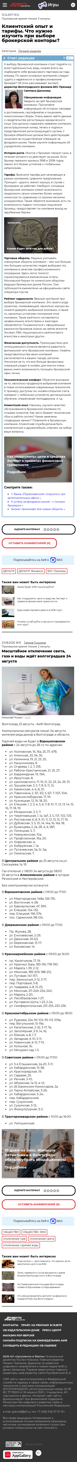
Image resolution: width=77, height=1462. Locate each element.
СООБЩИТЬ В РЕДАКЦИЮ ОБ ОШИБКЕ (29, 1345)
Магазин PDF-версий (18, 1335)
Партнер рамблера (33, 1444)
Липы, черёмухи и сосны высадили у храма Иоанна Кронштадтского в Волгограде (41, 1274)
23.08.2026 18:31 (11, 642)
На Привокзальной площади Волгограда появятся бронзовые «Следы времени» (40, 1286)
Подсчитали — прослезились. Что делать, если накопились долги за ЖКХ (43, 1262)
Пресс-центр (51, 1330)
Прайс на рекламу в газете (41, 1325)
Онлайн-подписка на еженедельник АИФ (35, 1340)
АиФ (28, 717)
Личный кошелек (29, 51)
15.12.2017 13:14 (10, 14)
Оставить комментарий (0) (29, 543)
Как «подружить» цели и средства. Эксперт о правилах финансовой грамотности (36, 461)
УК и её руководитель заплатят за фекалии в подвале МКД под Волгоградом (42, 1297)
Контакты (10, 1325)
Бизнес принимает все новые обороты (37, 509)
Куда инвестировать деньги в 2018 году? (39, 610)
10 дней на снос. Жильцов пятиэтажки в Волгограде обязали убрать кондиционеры (35, 1155)
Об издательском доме (21, 1330)
